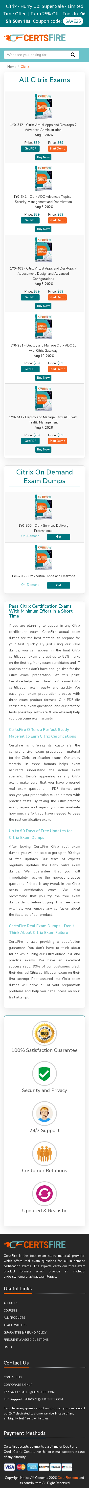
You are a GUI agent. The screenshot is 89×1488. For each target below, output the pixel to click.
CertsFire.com (68, 1478)
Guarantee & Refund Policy (25, 1333)
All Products (14, 1318)
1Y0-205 (18, 576)
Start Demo (57, 148)
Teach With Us (15, 1325)
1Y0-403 (43, 273)
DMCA (8, 1347)
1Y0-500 (25, 525)
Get (58, 537)
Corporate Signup (18, 1385)
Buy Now (43, 157)
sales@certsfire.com (38, 1392)
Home (12, 67)
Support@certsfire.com (43, 1399)
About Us (11, 1303)
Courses (10, 1311)
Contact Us (13, 1377)
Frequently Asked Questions (26, 1340)
